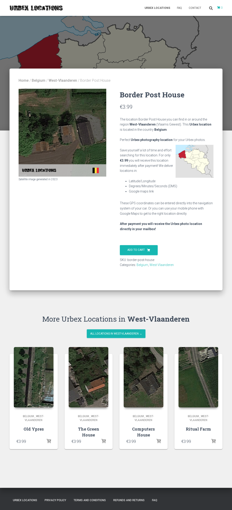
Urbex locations (157, 8)
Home (24, 80)
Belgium (38, 80)
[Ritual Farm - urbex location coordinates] (198, 377)
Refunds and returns (129, 500)
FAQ (179, 8)
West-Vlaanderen (62, 80)
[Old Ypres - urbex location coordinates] (33, 377)
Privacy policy (55, 500)
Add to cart (136, 249)
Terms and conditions (90, 500)
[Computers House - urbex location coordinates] (143, 377)
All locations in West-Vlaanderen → (116, 333)
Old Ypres (34, 429)
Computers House (143, 431)
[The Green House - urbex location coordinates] (88, 377)
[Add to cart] (48, 441)
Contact (195, 8)
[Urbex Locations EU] (36, 8)
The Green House (88, 431)
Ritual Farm (198, 429)
